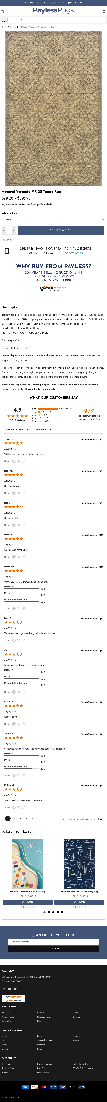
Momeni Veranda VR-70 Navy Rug (79, 892)
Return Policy (8, 1021)
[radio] (53, 409)
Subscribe (53, 949)
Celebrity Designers (82, 1064)
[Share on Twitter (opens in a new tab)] (18, 461)
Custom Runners (44, 1064)
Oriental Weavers (45, 1041)
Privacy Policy (8, 1017)
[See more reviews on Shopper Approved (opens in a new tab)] (23, 461)
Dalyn (39, 1036)
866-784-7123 (74, 253)
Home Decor (43, 1073)
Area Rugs (6, 1064)
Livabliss (5, 1049)
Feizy (39, 1049)
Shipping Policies (44, 1017)
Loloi (4, 1041)
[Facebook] (9, 988)
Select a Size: (10, 213)
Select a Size (60, 230)
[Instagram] (4, 988)
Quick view (29, 907)
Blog (39, 1021)
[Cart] (104, 11)
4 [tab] (58, 912)
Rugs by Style (8, 1068)
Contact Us (78, 1013)
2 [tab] (49, 912)
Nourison (41, 1045)
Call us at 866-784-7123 (13, 981)
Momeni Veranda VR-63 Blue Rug (27, 892)
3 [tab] (53, 912)
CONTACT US (31, 3)
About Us (6, 1013)
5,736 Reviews (17, 420)
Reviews (40, 1013)
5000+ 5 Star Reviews (83, 1068)
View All (76, 1041)
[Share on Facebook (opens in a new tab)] (14, 461)
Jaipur (4, 1036)
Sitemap (77, 1017)
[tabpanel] (28, 874)
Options (27, 902)
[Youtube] (15, 988)
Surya (4, 1045)
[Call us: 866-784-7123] (2, 11)
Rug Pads (41, 1068)
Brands (5, 1073)
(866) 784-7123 (75, 3)
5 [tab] (62, 912)
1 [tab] (45, 912)
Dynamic (77, 1036)
